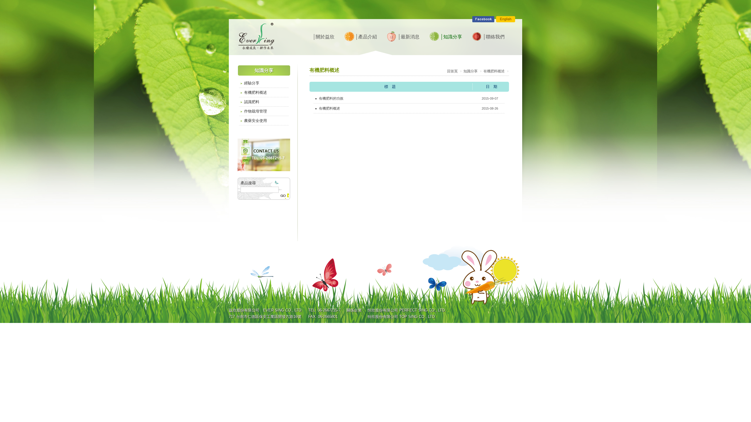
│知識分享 (451, 36)
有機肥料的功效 (331, 98)
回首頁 (452, 71)
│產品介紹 (366, 36)
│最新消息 (409, 36)
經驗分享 (251, 83)
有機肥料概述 (255, 92)
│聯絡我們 (494, 36)
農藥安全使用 (255, 120)
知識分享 (471, 71)
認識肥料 (251, 102)
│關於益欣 (323, 36)
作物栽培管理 (255, 111)
